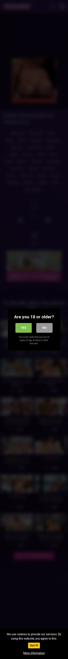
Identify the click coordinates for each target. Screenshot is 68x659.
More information (34, 653)
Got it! (34, 645)
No (44, 328)
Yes (23, 328)
